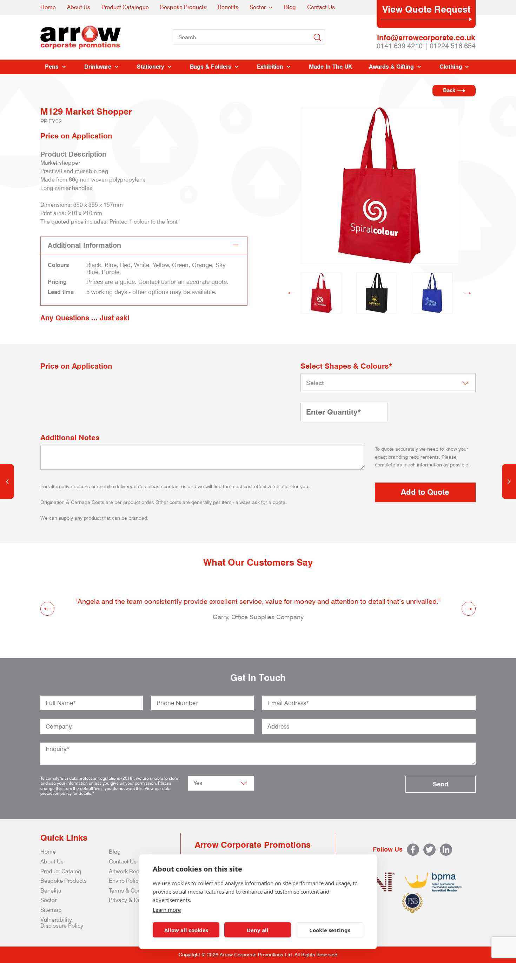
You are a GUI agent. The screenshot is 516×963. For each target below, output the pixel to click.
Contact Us (321, 7)
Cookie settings (329, 930)
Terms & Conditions (133, 890)
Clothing (450, 66)
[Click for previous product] (7, 481)
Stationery (150, 66)
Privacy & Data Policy (135, 900)
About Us (78, 7)
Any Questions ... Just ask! (85, 318)
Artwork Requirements (137, 871)
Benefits (228, 7)
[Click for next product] (509, 481)
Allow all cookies (186, 930)
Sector (258, 7)
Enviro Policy (125, 880)
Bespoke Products (183, 7)
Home (48, 7)
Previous (291, 292)
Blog (290, 7)
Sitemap (51, 910)
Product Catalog (60, 871)
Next (467, 292)
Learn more (167, 909)
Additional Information (84, 245)
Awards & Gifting (391, 66)
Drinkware (97, 66)
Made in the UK (330, 66)
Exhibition (270, 66)
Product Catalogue (125, 7)
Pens (52, 66)
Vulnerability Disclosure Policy (61, 922)
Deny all (258, 930)
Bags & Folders (210, 66)
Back (450, 90)
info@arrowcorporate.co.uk (426, 37)
